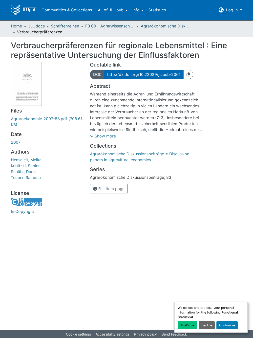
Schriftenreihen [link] (65, 25)
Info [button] (136, 9)
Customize (227, 325)
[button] (24, 10)
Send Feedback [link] (174, 334)
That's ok (187, 325)
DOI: (97, 74)
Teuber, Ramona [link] (26, 177)
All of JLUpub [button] (111, 9)
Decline (206, 325)
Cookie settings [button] (78, 334)
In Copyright (22, 211)
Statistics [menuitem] (157, 9)
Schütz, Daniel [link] (24, 171)
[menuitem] (112, 10)
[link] (47, 122)
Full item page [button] (111, 188)
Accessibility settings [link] (112, 334)
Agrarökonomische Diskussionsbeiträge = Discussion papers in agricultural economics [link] (165, 25)
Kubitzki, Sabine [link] (26, 165)
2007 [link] (16, 142)
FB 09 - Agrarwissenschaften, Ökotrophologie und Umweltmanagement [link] (110, 25)
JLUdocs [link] (36, 25)
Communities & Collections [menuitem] (67, 9)
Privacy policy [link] (145, 334)
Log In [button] (232, 9)
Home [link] (16, 25)
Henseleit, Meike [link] (26, 159)
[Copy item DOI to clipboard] (188, 74)
